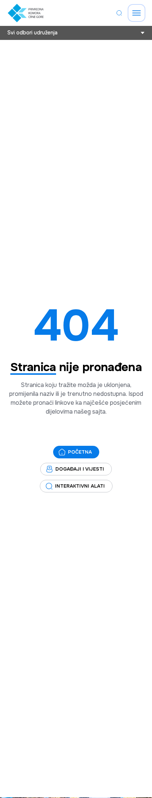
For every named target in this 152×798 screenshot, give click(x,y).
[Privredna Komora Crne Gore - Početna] (25, 13)
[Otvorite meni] (136, 13)
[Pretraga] (119, 13)
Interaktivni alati (80, 486)
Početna (80, 452)
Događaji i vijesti (79, 469)
